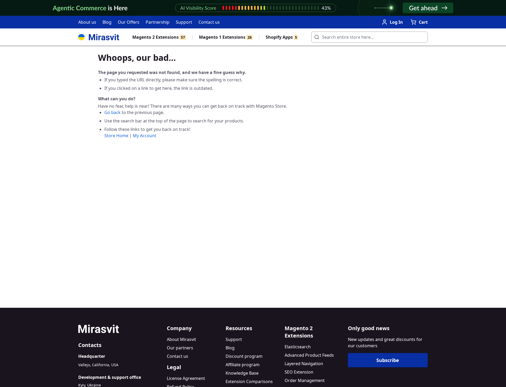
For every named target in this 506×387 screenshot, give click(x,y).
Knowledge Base (242, 373)
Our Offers (128, 22)
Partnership (157, 22)
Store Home (116, 135)
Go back (112, 112)
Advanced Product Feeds (309, 355)
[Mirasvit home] (120, 329)
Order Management (305, 380)
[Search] (315, 36)
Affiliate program (243, 365)
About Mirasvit (181, 339)
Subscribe (387, 360)
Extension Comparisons (249, 381)
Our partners (180, 348)
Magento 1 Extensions (225, 37)
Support (184, 22)
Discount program (244, 356)
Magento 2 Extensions (158, 37)
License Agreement (186, 378)
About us (87, 22)
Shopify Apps (281, 37)
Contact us (209, 22)
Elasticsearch (298, 347)
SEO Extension (299, 372)
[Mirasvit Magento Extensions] (98, 37)
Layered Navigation (304, 363)
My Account (144, 135)
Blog (107, 22)
